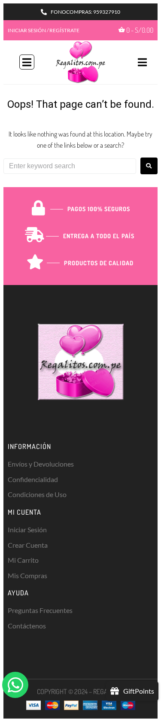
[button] (26, 62)
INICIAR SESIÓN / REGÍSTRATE (43, 30)
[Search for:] (69, 166)
